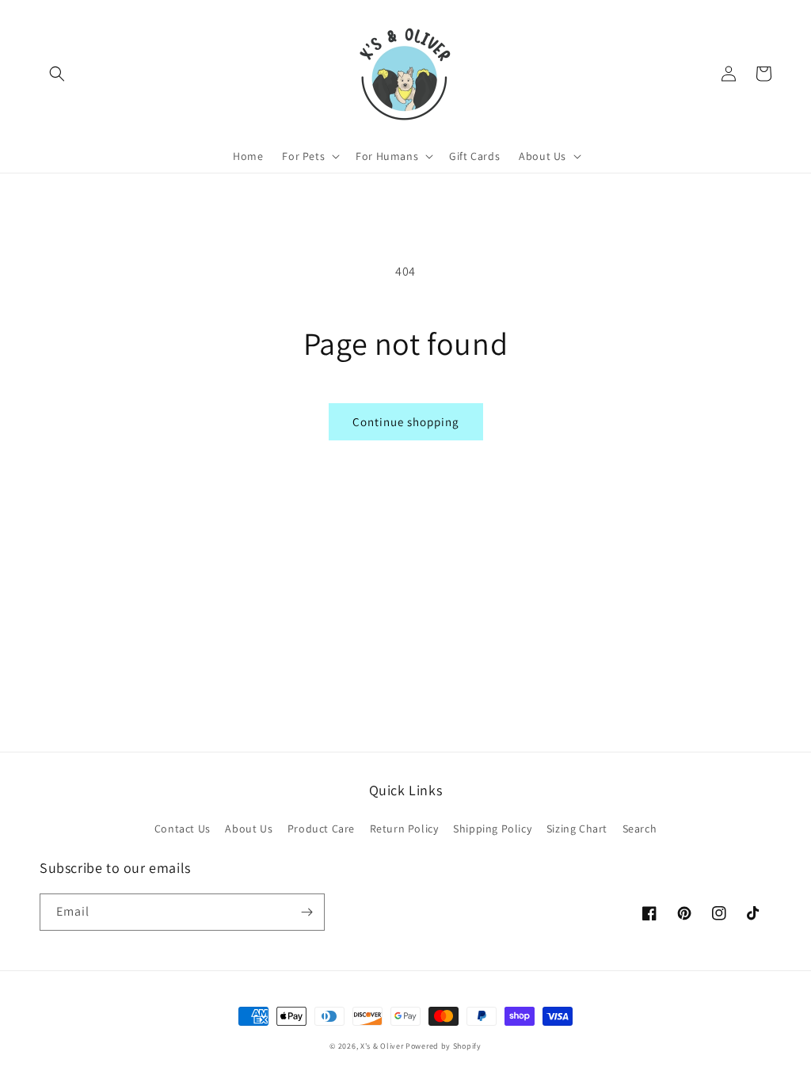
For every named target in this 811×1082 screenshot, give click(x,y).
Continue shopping (405, 421)
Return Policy (404, 828)
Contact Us (182, 828)
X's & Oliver (381, 1046)
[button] (57, 73)
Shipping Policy (492, 828)
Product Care (321, 828)
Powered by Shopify (444, 1046)
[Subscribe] (306, 912)
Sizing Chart (576, 828)
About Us (248, 828)
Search (640, 828)
